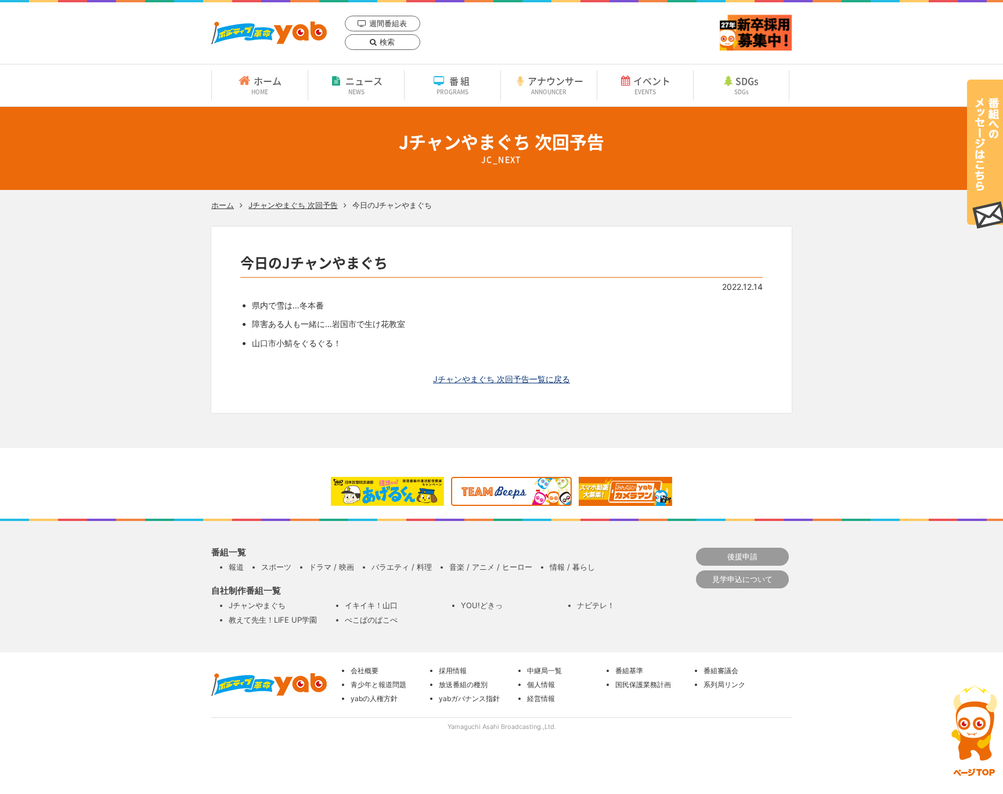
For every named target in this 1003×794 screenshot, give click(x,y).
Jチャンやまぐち (257, 605)
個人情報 (541, 684)
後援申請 (742, 556)
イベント (651, 85)
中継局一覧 (544, 670)
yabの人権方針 (374, 698)
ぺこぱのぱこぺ (371, 619)
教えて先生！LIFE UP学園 (273, 619)
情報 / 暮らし (572, 567)
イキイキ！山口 (371, 605)
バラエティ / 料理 (401, 567)
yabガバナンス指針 (469, 698)
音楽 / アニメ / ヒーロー (490, 567)
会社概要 (364, 670)
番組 (454, 85)
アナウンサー (555, 85)
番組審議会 (720, 670)
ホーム (266, 85)
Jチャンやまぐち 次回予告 (293, 205)
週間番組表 (388, 23)
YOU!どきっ (482, 605)
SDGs (746, 85)
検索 (387, 41)
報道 (236, 567)
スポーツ (276, 567)
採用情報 (453, 670)
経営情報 (541, 698)
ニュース (364, 85)
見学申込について (742, 579)
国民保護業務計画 (643, 684)
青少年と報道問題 (378, 684)
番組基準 (629, 670)
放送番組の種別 (463, 684)
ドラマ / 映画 (331, 567)
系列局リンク (724, 684)
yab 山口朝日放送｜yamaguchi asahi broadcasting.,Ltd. (269, 33)
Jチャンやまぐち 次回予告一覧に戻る (501, 379)
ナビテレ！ (596, 605)
